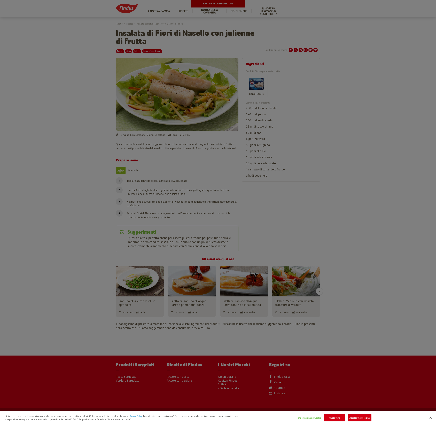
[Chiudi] (430, 417)
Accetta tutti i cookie (359, 417)
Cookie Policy (136, 416)
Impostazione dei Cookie (309, 417)
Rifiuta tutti (334, 417)
